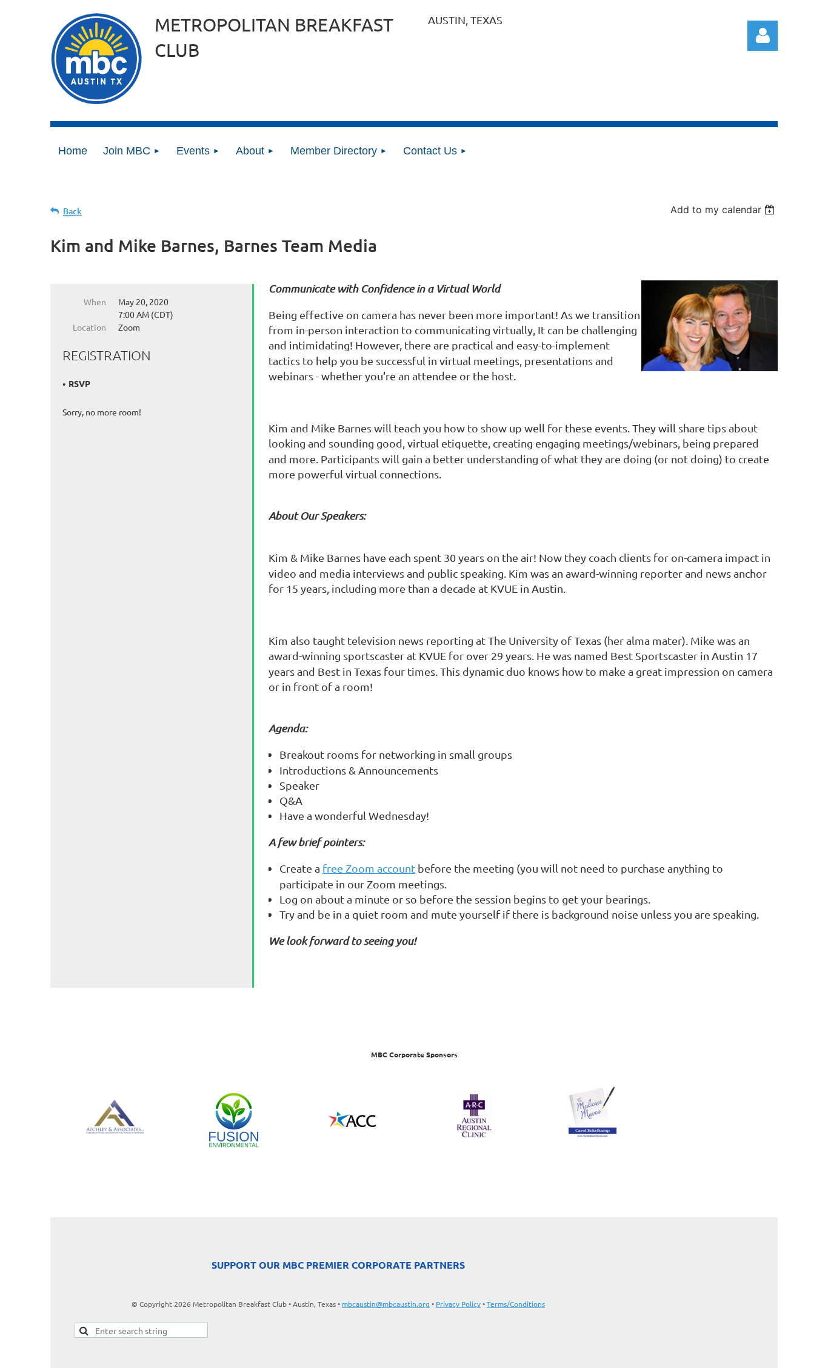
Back (72, 211)
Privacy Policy (458, 1304)
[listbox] (724, 209)
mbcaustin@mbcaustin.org (386, 1304)
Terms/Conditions (516, 1304)
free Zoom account (368, 868)
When (95, 301)
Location (89, 327)
